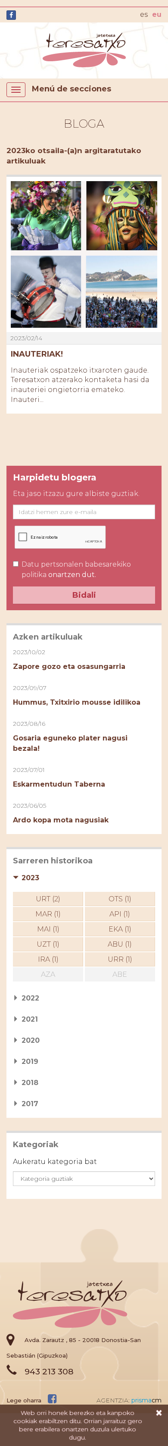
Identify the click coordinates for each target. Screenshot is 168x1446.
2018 (30, 1083)
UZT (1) (48, 944)
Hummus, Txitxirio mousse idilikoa (76, 702)
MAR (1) (48, 914)
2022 (30, 998)
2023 (30, 878)
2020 (31, 1040)
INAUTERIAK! (37, 354)
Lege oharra (23, 1400)
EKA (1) (120, 929)
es (144, 14)
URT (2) (48, 899)
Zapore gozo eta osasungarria (69, 666)
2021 (30, 1019)
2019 (30, 1061)
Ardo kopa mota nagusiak (61, 820)
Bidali (84, 595)
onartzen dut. (76, 569)
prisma (146, 1400)
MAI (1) (48, 929)
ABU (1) (120, 944)
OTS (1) (120, 899)
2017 (30, 1104)
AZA (48, 974)
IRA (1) (48, 959)
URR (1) (120, 959)
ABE (119, 974)
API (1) (119, 914)
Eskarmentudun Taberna (59, 784)
